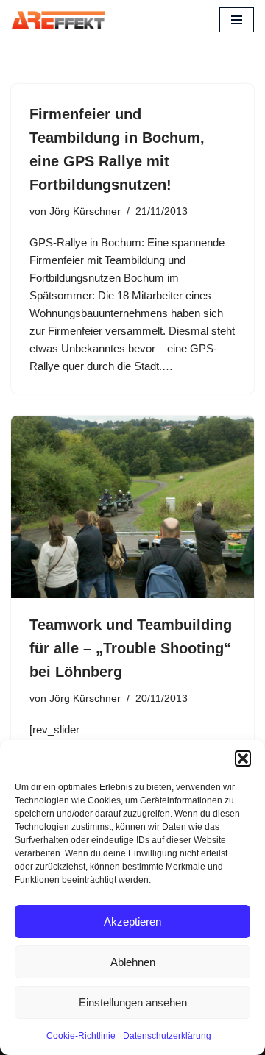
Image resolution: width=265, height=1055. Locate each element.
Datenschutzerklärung (167, 1036)
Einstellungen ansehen (133, 1002)
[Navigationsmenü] (236, 19)
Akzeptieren (132, 921)
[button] (243, 758)
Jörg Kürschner (85, 211)
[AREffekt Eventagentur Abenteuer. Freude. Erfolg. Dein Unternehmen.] (58, 19)
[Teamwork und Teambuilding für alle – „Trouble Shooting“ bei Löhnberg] (132, 507)
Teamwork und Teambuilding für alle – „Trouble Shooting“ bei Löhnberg (130, 648)
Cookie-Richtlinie (81, 1036)
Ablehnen (132, 962)
